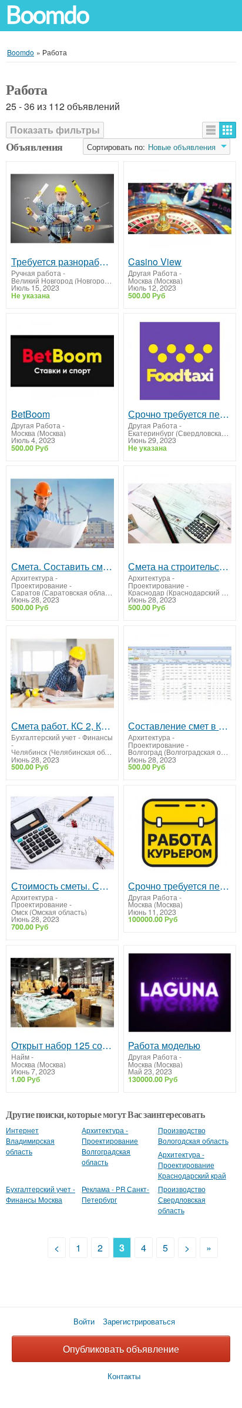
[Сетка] (227, 130)
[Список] (211, 130)
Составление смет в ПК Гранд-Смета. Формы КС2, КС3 (179, 726)
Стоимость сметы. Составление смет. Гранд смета (62, 886)
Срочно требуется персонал (179, 414)
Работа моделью (164, 1045)
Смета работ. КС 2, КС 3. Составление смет (62, 726)
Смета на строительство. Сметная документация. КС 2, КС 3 (179, 566)
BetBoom (30, 414)
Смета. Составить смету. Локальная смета (62, 566)
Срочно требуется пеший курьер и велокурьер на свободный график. (179, 886)
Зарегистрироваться (139, 1321)
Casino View (155, 262)
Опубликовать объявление (121, 1349)
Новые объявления (182, 147)
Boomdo (47, 15)
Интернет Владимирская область (30, 1141)
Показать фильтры (55, 130)
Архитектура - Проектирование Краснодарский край (192, 1165)
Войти (84, 1321)
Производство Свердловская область (182, 1199)
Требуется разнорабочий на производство (62, 262)
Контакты (123, 1376)
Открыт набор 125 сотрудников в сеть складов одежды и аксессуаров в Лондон (62, 1045)
